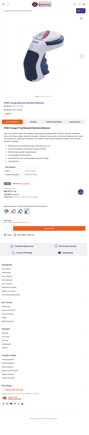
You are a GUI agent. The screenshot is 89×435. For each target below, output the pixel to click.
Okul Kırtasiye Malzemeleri (11, 295)
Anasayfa (5, 333)
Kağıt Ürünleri (6, 272)
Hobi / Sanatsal (7, 276)
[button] (37, 96)
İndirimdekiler (6, 344)
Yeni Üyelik (5, 337)
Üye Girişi (5, 340)
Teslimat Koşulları (8, 359)
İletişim (4, 317)
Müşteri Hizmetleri (8, 321)
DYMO (7, 183)
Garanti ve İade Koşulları (10, 370)
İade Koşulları (74, 122)
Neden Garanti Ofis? (9, 310)
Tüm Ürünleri (25, 183)
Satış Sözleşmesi (7, 367)
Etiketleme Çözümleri (9, 287)
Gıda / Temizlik (7, 284)
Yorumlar (33, 122)
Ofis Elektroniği (7, 280)
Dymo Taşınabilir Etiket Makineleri (15, 222)
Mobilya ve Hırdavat (8, 291)
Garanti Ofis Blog (24, 253)
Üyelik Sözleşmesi (8, 363)
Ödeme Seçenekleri (54, 122)
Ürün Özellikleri (12, 122)
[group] (43, 56)
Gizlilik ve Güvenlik (8, 378)
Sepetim (5, 348)
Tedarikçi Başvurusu (24, 246)
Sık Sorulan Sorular (68, 246)
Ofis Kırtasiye (6, 269)
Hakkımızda (67, 253)
